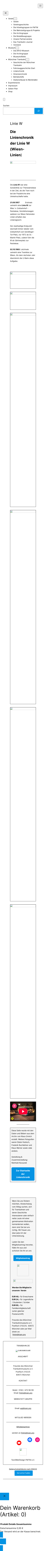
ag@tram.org (25, 1408)
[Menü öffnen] (40, 6)
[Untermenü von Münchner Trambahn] (27, 59)
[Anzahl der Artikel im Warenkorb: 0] (4, 99)
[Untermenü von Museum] (17, 48)
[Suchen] (38, 111)
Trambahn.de (23, 1346)
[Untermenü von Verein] (15, 18)
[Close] (4, 1496)
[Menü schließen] (5, 13)
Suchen (6, 105)
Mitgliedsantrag (23, 1427)
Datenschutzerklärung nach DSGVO (23, 1469)
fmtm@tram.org (19, 1334)
